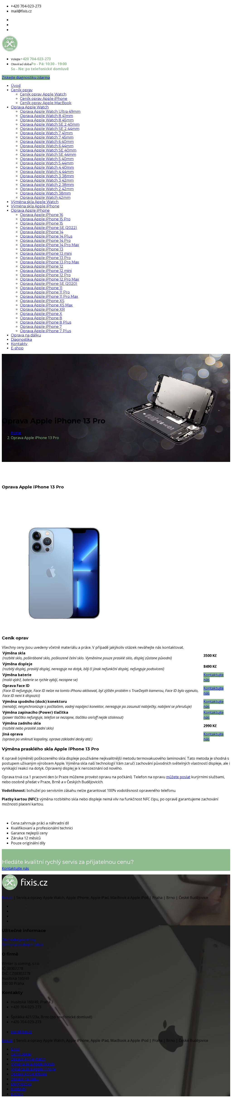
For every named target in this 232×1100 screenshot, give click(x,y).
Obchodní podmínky (19, 939)
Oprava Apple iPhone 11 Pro (45, 292)
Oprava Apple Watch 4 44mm (47, 172)
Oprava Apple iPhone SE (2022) (48, 228)
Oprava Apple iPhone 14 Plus (46, 236)
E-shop (17, 348)
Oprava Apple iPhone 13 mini (46, 253)
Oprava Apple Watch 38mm (45, 193)
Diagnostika (21, 339)
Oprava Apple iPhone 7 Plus (45, 331)
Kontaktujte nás (15, 868)
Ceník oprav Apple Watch (43, 94)
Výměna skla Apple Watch (34, 202)
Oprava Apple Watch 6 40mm (47, 141)
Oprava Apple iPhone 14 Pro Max (49, 245)
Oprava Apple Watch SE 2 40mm (50, 124)
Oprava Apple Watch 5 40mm (47, 159)
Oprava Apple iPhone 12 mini (46, 271)
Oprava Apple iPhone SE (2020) (48, 283)
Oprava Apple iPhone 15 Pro (45, 219)
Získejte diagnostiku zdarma (26, 77)
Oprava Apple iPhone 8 (41, 318)
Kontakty (19, 344)
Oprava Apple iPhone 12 (41, 266)
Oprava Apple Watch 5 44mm (46, 163)
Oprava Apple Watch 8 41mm (46, 116)
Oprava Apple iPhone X (41, 314)
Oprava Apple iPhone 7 (41, 326)
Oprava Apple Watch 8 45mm (47, 120)
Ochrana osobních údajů (22, 944)
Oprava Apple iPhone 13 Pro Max (49, 262)
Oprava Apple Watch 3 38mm (47, 176)
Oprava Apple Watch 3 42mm (47, 180)
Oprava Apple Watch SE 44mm (48, 154)
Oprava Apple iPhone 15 (41, 223)
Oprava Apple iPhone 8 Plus (45, 322)
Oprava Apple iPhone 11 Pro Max (49, 296)
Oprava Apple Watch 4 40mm (47, 167)
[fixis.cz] (24, 50)
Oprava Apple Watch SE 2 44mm (49, 129)
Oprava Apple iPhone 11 (41, 288)
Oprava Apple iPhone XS (42, 301)
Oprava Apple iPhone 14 (41, 232)
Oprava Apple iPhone (30, 210)
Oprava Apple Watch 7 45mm (46, 137)
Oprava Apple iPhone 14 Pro (45, 240)
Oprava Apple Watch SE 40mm (48, 150)
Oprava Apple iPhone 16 (41, 215)
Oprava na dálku (26, 335)
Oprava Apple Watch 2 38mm (47, 185)
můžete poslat (178, 776)
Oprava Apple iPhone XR (42, 309)
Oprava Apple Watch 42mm (45, 197)
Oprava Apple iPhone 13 (41, 249)
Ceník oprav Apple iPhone (43, 98)
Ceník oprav (22, 90)
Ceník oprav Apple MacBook (45, 103)
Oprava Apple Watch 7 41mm (46, 133)
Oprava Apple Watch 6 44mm (46, 146)
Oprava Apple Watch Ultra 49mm (50, 111)
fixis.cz (7, 897)
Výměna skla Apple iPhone (35, 206)
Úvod (16, 86)
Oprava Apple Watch (30, 107)
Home (16, 432)
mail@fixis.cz (21, 1031)
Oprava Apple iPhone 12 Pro (45, 275)
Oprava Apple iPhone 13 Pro (45, 258)
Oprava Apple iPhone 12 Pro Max (49, 279)
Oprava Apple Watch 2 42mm (47, 189)
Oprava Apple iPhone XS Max (46, 305)
